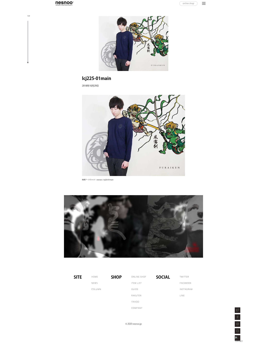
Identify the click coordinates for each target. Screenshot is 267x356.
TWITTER (184, 277)
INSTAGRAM (186, 289)
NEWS (95, 283)
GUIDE (134, 289)
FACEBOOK (185, 283)
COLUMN (96, 289)
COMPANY (137, 308)
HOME (95, 277)
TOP (28, 16)
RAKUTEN (136, 296)
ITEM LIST (136, 283)
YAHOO (135, 302)
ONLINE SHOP (138, 277)
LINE (182, 296)
